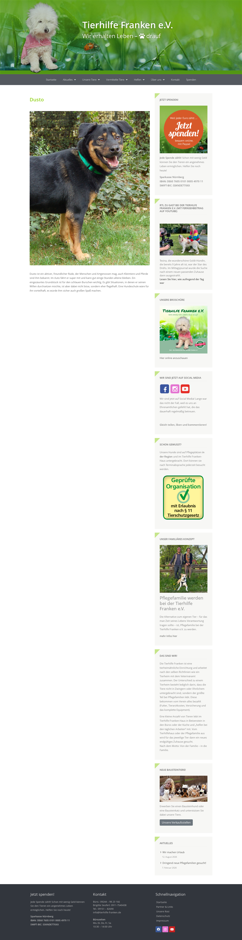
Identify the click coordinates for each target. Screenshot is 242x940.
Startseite (51, 79)
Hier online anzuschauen (174, 358)
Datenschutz (163, 916)
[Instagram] (165, 929)
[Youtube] (172, 929)
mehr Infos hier (168, 636)
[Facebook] (158, 929)
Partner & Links (164, 906)
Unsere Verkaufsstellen (176, 822)
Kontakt (175, 79)
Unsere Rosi (162, 911)
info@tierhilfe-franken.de (107, 912)
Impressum (162, 920)
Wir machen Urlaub (173, 852)
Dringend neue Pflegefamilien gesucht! (184, 863)
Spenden (191, 79)
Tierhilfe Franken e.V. (127, 24)
